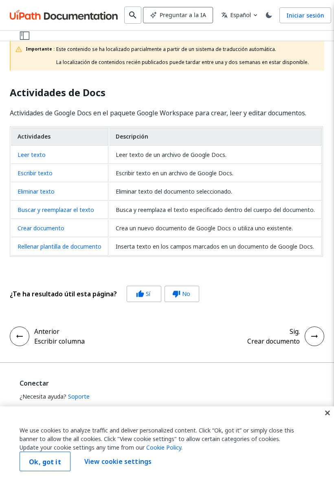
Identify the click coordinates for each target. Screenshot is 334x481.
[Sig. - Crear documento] (314, 336)
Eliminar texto (36, 191)
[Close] (327, 412)
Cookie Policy (163, 447)
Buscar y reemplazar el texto (56, 209)
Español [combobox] (236, 15)
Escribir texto (35, 173)
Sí (143, 293)
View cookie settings (118, 461)
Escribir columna (59, 341)
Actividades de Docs (57, 92)
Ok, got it (45, 462)
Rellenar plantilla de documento (59, 246)
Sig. (295, 331)
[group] (104, 294)
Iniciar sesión (305, 15)
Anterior (46, 331)
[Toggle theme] (269, 15)
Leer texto (32, 154)
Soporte (79, 396)
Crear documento (41, 228)
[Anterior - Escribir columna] (19, 336)
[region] (167, 443)
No (181, 293)
